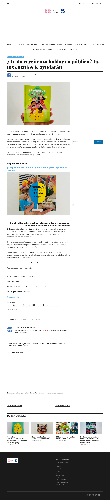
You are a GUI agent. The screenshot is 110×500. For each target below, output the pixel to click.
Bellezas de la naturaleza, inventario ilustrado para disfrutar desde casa (90, 440)
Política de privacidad (62, 482)
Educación (18, 44)
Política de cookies (61, 479)
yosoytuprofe (21, 74)
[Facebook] (80, 3)
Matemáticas (32, 44)
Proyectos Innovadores (84, 44)
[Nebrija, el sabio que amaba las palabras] (42, 428)
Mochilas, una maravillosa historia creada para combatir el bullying (17, 440)
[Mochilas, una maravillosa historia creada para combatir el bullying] (18, 428)
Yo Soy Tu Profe (60, 484)
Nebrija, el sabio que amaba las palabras (40, 438)
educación (21, 319)
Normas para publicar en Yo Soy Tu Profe (63, 474)
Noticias (100, 44)
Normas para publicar (57, 49)
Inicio (8, 44)
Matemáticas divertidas (51, 44)
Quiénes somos (39, 49)
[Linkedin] (97, 3)
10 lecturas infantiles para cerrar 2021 (65, 438)
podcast (68, 44)
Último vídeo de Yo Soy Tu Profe (62, 463)
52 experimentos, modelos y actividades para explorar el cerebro (37, 169)
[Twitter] (93, 3)
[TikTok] (101, 3)
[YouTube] (88, 3)
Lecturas (29, 319)
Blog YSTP (10, 57)
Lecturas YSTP (19, 57)
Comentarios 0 (42, 74)
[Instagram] (84, 3)
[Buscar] (12, 3)
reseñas (38, 319)
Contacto (73, 49)
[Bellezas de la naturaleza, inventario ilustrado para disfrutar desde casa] (91, 428)
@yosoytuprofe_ (13, 297)
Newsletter (59, 471)
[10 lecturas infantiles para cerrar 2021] (67, 428)
